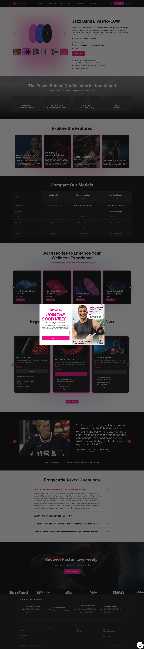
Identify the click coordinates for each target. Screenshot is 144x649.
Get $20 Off (56, 338)
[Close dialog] (102, 305)
